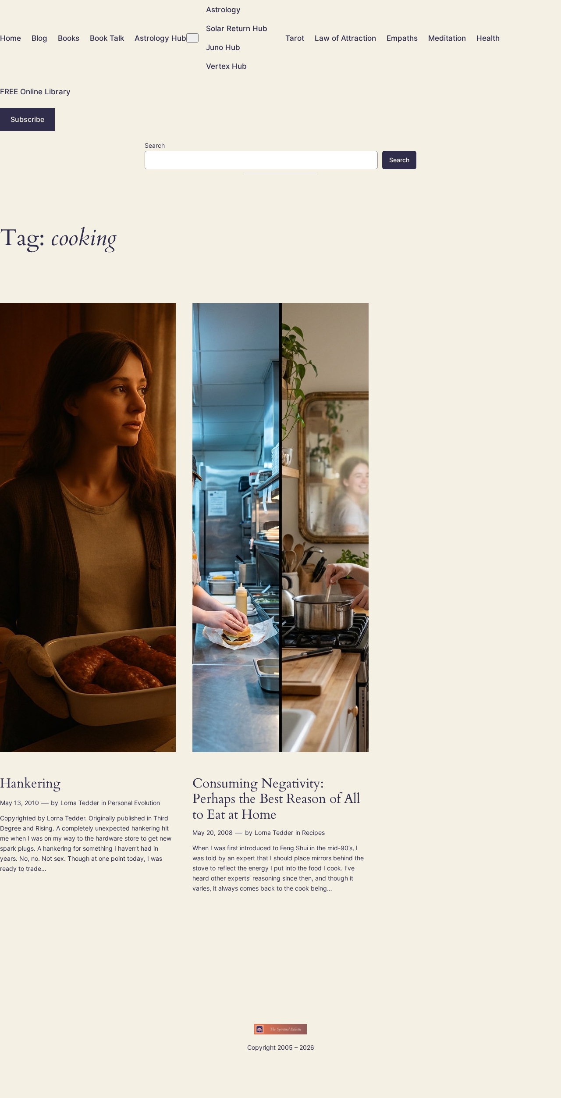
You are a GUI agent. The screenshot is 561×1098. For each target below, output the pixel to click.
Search (155, 145)
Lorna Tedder (79, 802)
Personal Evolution (134, 802)
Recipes (313, 832)
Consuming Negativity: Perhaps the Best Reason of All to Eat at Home (276, 799)
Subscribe (27, 119)
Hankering (30, 784)
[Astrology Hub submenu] (192, 38)
